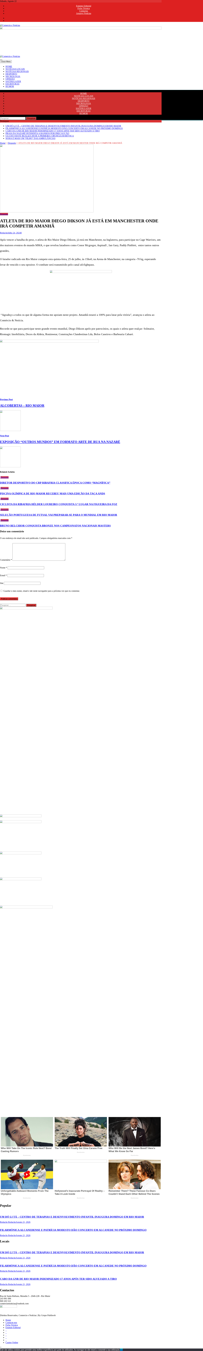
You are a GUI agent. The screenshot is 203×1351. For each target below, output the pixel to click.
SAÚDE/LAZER (13, 81)
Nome (3, 567)
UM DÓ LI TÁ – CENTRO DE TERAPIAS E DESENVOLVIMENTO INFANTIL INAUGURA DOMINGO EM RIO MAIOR (63, 126)
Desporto (12, 143)
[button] (1, 1347)
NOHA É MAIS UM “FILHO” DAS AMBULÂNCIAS (30, 138)
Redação (4, 233)
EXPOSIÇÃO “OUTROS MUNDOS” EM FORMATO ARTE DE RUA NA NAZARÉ (60, 442)
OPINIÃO (10, 79)
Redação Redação (8, 1222)
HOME (9, 66)
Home (2, 143)
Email (3, 575)
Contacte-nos (11, 1322)
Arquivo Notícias (83, 13)
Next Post (4, 436)
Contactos (83, 11)
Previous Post (6, 399)
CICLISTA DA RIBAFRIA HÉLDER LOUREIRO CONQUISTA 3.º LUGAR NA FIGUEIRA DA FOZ (58, 504)
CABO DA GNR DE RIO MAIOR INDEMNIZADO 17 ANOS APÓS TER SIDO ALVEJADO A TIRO (53, 131)
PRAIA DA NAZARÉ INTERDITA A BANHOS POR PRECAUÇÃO (37, 133)
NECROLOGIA (13, 76)
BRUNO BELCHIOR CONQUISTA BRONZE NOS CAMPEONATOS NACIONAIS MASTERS (55, 525)
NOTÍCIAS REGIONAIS (17, 71)
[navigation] (101, 76)
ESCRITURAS (12, 84)
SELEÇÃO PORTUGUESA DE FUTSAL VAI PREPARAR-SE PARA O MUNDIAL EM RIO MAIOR (58, 514)
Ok (121, 1350)
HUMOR (10, 86)
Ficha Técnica (83, 8)
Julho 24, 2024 (14, 233)
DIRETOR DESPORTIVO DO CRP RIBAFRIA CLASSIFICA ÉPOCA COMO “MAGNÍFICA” (55, 482)
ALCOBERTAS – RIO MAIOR (22, 405)
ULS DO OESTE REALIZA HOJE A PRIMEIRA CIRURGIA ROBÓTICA (40, 136)
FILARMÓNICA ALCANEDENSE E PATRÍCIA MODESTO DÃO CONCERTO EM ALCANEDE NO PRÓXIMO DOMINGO (64, 128)
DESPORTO (11, 74)
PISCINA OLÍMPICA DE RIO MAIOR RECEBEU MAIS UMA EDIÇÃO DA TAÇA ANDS (52, 493)
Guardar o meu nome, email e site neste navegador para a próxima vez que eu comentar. (41, 591)
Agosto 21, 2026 (23, 1222)
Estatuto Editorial (83, 6)
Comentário (6, 560)
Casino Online (12, 1342)
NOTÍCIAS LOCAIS (15, 69)
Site (1, 583)
